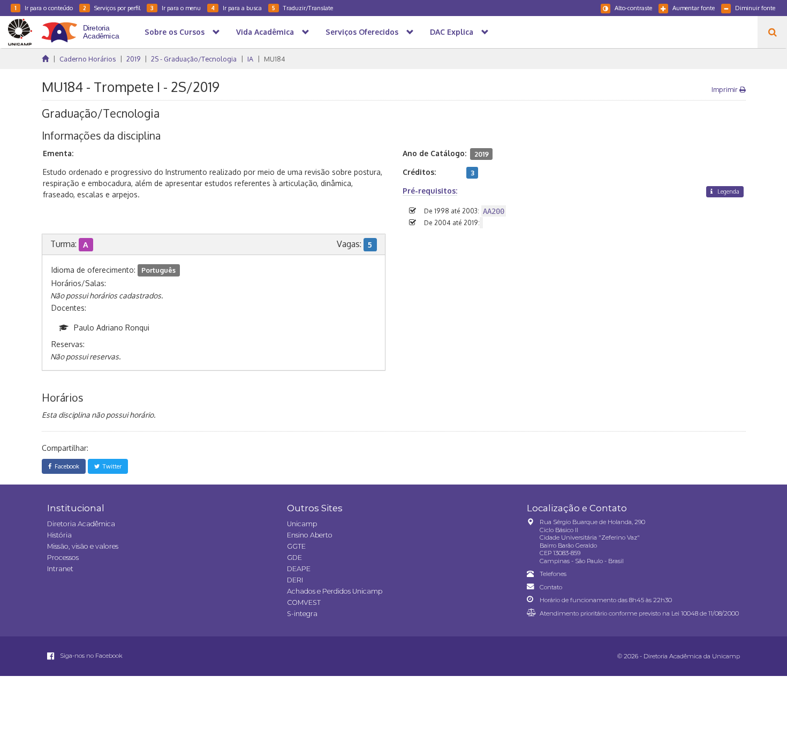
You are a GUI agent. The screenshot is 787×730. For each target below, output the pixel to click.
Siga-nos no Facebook (90, 655)
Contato (551, 587)
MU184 (274, 59)
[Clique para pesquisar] (772, 32)
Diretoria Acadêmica (81, 524)
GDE (294, 558)
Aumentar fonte (693, 8)
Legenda (727, 191)
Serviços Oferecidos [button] (362, 31)
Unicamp (302, 524)
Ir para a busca (236, 8)
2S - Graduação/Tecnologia (194, 59)
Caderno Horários (87, 59)
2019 (133, 59)
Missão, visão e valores (82, 546)
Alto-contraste (633, 8)
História (59, 535)
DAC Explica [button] (451, 31)
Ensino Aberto (309, 535)
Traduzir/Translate (302, 8)
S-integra (302, 614)
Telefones (553, 574)
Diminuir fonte (755, 8)
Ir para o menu (175, 8)
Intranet (60, 569)
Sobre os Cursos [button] (175, 31)
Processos (63, 558)
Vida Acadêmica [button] (265, 31)
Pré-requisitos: (430, 190)
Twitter (111, 466)
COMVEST (304, 602)
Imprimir (725, 89)
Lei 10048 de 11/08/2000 (705, 613)
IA (250, 59)
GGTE (296, 546)
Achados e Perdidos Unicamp (334, 591)
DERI (295, 580)
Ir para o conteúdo (43, 8)
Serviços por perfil (111, 8)
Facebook (65, 466)
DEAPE (299, 569)
